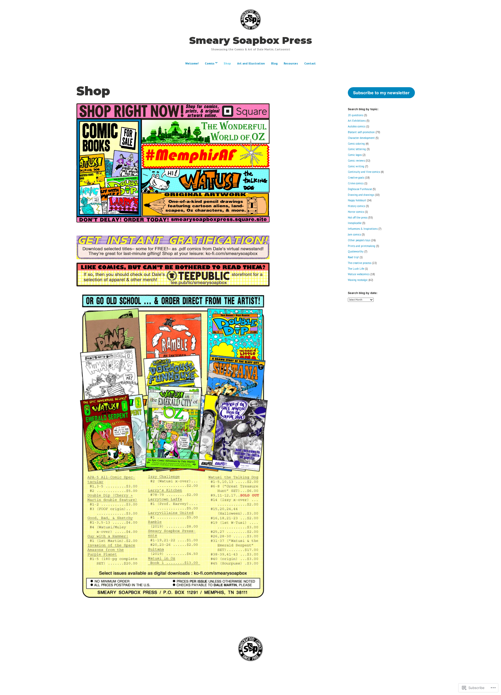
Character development (361, 138)
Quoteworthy (355, 251)
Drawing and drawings (361, 195)
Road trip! (353, 257)
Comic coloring (356, 143)
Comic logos (355, 155)
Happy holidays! (357, 200)
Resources (291, 63)
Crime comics (355, 183)
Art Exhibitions (357, 120)
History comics (356, 206)
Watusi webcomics (358, 274)
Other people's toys (359, 240)
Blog (274, 63)
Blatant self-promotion (361, 132)
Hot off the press (357, 217)
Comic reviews (356, 160)
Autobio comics (356, 126)
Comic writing (356, 166)
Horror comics (356, 212)
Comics (209, 63)
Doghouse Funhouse (360, 189)
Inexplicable (354, 223)
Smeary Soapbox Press (250, 40)
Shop (227, 63)
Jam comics (354, 234)
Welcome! (192, 63)
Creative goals (356, 177)
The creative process (359, 263)
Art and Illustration (251, 63)
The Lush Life (356, 268)
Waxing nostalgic (358, 280)
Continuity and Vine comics (364, 172)
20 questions (355, 115)
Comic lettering (357, 149)
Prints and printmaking (361, 246)
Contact (310, 63)
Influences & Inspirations (363, 229)
